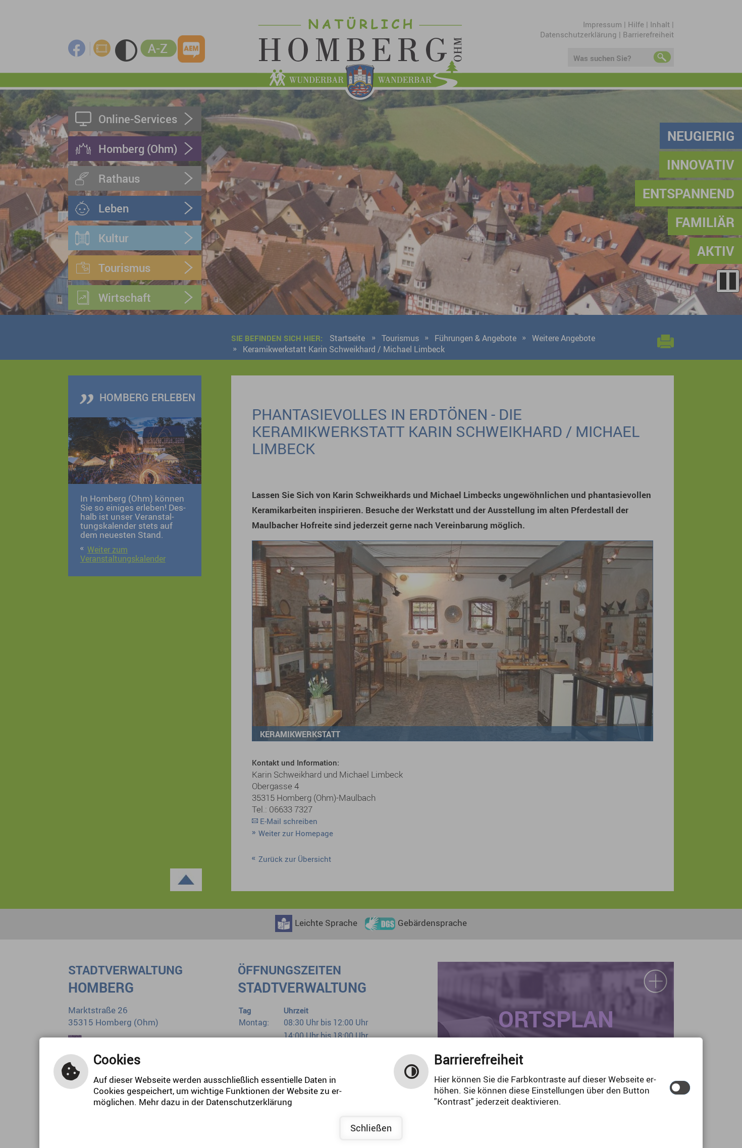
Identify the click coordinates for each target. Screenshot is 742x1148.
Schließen (371, 1128)
